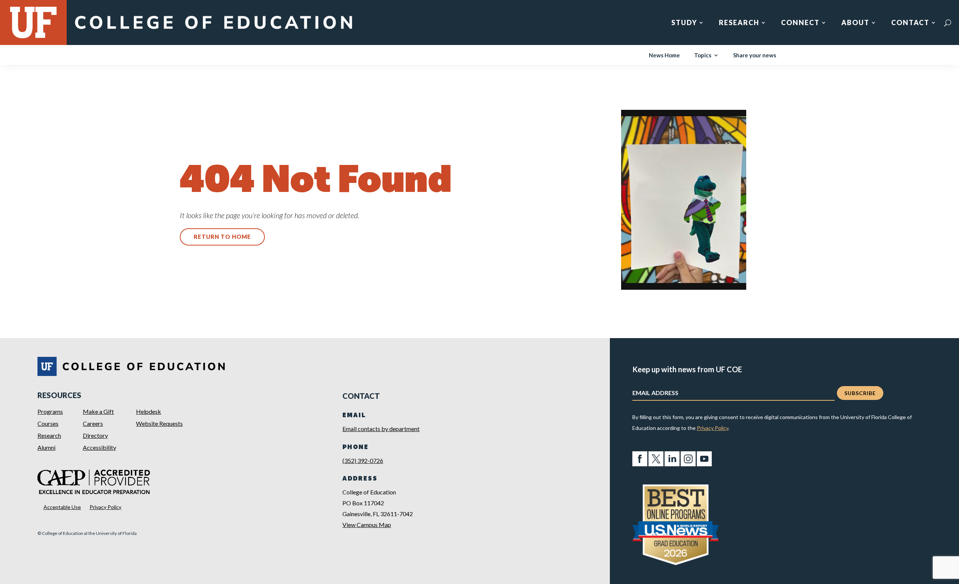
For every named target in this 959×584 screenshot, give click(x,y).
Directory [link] (95, 435)
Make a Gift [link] (98, 411)
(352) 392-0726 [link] (362, 460)
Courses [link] (47, 423)
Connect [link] (800, 23)
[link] (213, 30)
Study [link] (684, 23)
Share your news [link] (754, 55)
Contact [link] (910, 23)
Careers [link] (93, 423)
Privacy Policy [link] (105, 507)
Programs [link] (50, 411)
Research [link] (739, 23)
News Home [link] (664, 55)
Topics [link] (702, 55)
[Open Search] (947, 23)
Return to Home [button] (222, 236)
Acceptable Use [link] (62, 507)
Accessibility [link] (99, 447)
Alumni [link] (46, 447)
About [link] (855, 23)
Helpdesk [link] (148, 411)
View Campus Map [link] (366, 524)
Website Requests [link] (159, 423)
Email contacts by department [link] (381, 428)
